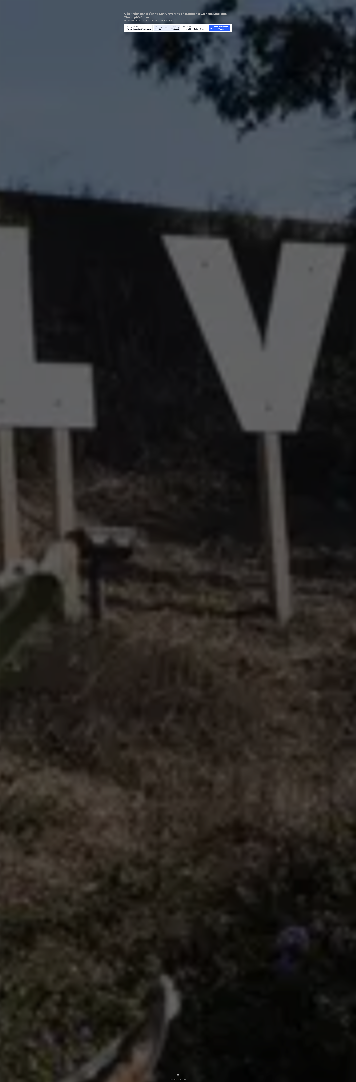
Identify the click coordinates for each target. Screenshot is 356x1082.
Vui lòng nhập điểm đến (134, 27)
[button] (255, 3)
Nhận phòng (158, 27)
